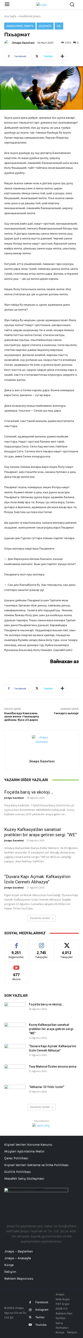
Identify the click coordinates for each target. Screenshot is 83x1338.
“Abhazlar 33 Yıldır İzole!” (46, 1087)
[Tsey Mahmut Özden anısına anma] (15, 1071)
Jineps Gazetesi (23, 42)
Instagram (41, 1309)
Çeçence (45, 26)
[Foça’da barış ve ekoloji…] (15, 1009)
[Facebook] (30, 1302)
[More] (62, 56)
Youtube (41, 1324)
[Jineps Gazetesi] (7, 42)
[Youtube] (30, 1324)
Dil (59, 26)
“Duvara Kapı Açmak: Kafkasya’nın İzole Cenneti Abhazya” (37, 879)
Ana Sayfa (10, 16)
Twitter (40, 1317)
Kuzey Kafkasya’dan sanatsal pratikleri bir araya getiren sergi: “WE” (40, 832)
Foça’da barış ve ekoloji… (28, 792)
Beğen (16, 943)
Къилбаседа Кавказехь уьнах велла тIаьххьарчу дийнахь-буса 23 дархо (21, 716)
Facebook (41, 1302)
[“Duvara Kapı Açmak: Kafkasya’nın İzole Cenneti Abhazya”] (15, 1051)
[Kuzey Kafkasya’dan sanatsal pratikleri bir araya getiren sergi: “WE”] (15, 1030)
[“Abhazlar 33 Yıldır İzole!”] (15, 1092)
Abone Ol (16, 965)
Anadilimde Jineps (29, 16)
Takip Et (41, 943)
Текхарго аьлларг (66, 713)
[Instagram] (30, 1310)
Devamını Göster (40, 918)
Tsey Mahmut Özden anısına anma (52, 1066)
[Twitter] (30, 1317)
